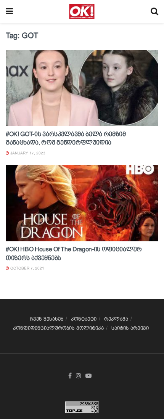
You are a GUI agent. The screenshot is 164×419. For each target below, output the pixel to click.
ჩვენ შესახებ (46, 319)
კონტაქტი (83, 319)
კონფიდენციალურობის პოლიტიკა (58, 328)
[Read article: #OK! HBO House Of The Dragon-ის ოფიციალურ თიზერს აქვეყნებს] (82, 203)
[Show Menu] (9, 11)
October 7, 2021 (26, 268)
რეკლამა (116, 319)
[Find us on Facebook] (70, 376)
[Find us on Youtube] (88, 376)
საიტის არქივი (130, 328)
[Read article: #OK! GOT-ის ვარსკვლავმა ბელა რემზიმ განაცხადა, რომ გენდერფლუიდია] (82, 88)
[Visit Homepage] (82, 11)
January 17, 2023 (27, 153)
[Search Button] (154, 11)
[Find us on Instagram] (78, 376)
